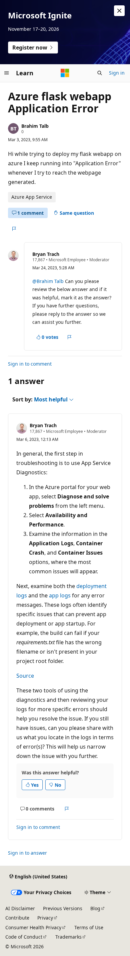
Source (25, 675)
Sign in (117, 73)
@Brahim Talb (48, 281)
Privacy (45, 918)
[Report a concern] (14, 228)
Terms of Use (88, 927)
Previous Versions (62, 908)
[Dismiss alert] (119, 10)
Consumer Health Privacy (33, 927)
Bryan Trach (45, 254)
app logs (60, 595)
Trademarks (68, 937)
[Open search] (99, 73)
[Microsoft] (65, 73)
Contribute (17, 918)
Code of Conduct (23, 937)
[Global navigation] (6, 73)
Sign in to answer (27, 853)
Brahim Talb (35, 126)
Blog (95, 908)
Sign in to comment (30, 364)
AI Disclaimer (20, 908)
